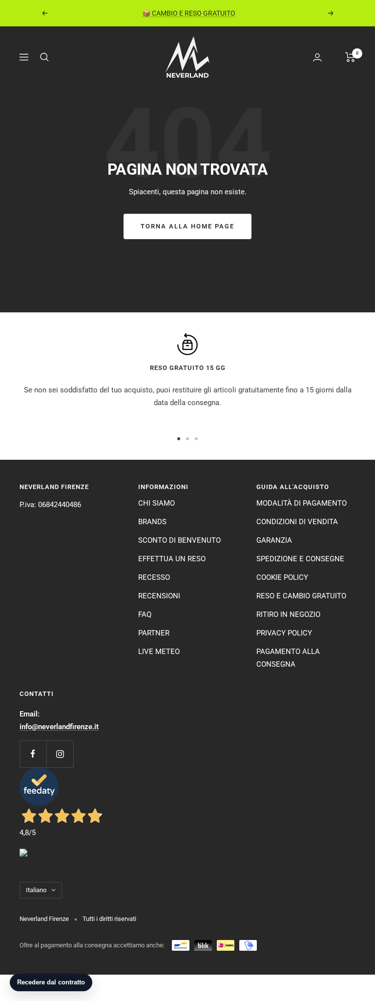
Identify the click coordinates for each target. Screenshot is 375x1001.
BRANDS (152, 521)
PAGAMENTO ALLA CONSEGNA (288, 658)
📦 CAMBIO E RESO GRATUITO (188, 13)
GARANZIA (274, 540)
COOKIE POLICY (282, 577)
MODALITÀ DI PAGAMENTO (301, 503)
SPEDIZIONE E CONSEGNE (300, 558)
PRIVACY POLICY (284, 633)
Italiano (36, 890)
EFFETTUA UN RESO (172, 558)
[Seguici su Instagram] (59, 753)
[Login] (317, 57)
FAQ (144, 614)
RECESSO (154, 577)
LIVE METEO (159, 651)
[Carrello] (350, 57)
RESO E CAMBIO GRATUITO (301, 596)
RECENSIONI (159, 596)
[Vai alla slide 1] (178, 438)
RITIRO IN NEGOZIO (288, 614)
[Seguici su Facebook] (33, 753)
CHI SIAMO (156, 503)
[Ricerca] (44, 57)
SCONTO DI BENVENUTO (179, 540)
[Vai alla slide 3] (196, 438)
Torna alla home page (187, 226)
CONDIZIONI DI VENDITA (297, 521)
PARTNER (153, 633)
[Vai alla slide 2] (187, 438)
